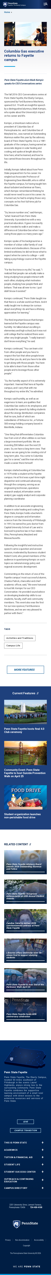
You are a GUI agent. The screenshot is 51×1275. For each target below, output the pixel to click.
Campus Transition (25, 1130)
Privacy (8, 1240)
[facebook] (15, 1112)
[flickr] (22, 1112)
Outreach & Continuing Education (19, 1180)
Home (7, 12)
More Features (24, 669)
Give (25, 1121)
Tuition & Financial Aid (18, 1157)
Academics (11, 1150)
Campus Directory (15, 1188)
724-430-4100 (36, 1207)
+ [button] (43, 1143)
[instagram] (36, 1112)
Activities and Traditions (19, 638)
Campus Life (13, 645)
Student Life (12, 1164)
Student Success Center (20, 1172)
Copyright (26, 1246)
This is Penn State (15, 1142)
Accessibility (39, 1240)
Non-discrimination (22, 1240)
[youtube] (29, 1112)
